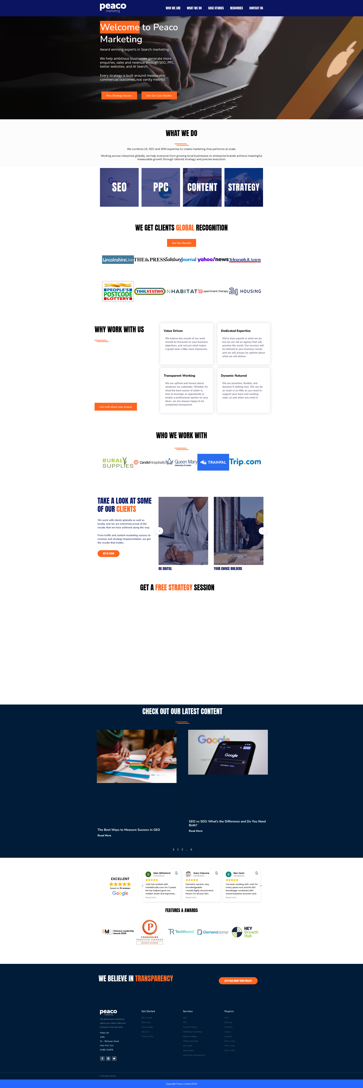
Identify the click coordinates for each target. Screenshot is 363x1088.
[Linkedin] (108, 1058)
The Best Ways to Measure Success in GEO (129, 830)
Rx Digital (165, 568)
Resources (236, 8)
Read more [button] (150, 897)
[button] (105, 260)
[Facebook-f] (102, 1058)
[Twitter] (114, 1058)
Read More (104, 835)
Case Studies (216, 8)
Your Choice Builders (228, 568)
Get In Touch (108, 553)
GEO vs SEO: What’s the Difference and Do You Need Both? (227, 823)
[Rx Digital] (183, 531)
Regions (229, 1011)
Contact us (256, 8)
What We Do (194, 8)
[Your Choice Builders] (238, 531)
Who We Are (173, 8)
